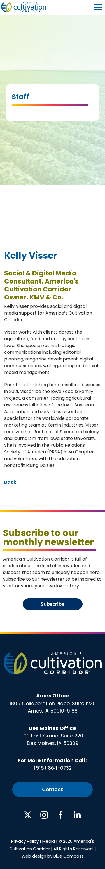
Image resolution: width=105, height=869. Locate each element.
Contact (52, 789)
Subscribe (53, 604)
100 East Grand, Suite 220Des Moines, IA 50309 (52, 736)
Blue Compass (68, 856)
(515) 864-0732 (53, 768)
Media (48, 841)
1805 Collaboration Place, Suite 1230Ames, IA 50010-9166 (53, 703)
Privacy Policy (25, 841)
